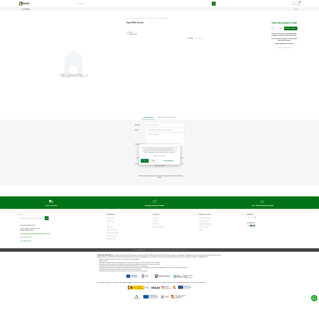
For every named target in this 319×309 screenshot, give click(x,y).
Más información (168, 160)
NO (153, 160)
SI (144, 160)
